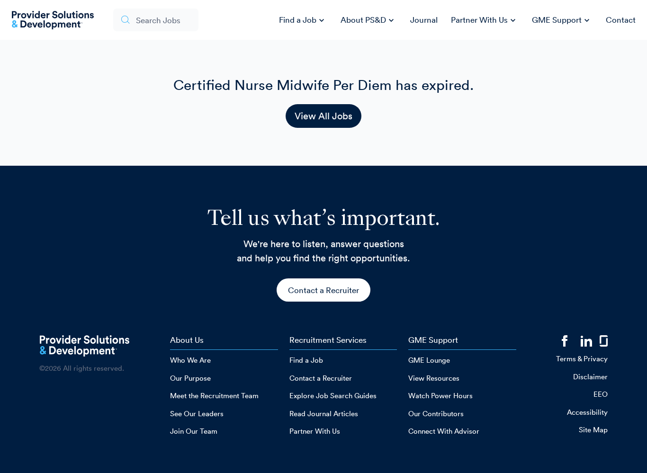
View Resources (433, 378)
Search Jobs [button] (158, 20)
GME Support (562, 20)
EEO (600, 394)
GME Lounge (429, 360)
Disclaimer (590, 376)
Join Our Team (193, 431)
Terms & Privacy (582, 358)
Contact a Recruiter (323, 290)
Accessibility (587, 412)
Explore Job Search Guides (333, 395)
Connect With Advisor (443, 431)
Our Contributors (436, 413)
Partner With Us (484, 20)
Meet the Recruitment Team (214, 395)
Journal (424, 20)
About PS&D (368, 20)
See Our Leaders (197, 413)
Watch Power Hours (440, 395)
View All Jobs (323, 116)
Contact (621, 20)
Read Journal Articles (323, 413)
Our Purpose (190, 378)
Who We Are (190, 360)
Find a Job (303, 20)
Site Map (593, 429)
